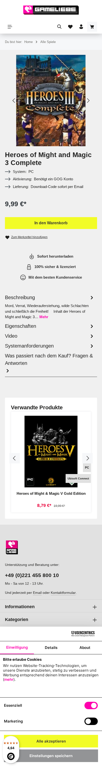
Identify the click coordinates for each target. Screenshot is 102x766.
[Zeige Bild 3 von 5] (53, 140)
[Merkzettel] (70, 27)
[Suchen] (59, 27)
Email (37, 593)
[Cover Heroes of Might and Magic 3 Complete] (51, 100)
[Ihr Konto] (81, 27)
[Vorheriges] (14, 100)
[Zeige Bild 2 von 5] (46, 140)
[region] (51, 100)
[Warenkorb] (92, 27)
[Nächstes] (88, 100)
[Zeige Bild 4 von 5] (61, 140)
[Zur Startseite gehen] (51, 10)
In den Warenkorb (51, 223)
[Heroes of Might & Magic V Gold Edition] (51, 451)
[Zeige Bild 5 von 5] (69, 140)
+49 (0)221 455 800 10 (32, 575)
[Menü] (10, 27)
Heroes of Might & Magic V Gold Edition (51, 493)
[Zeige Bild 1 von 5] (35, 140)
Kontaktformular (63, 593)
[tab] (50, 306)
